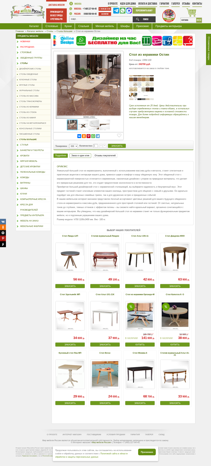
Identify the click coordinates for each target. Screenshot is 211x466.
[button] (118, 55)
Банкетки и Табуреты (32, 150)
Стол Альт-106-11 (140, 236)
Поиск (146, 19)
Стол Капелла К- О (175, 294)
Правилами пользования (29, 456)
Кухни (68, 26)
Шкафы (125, 26)
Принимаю (147, 452)
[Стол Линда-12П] (70, 257)
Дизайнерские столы (29, 69)
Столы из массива (28, 96)
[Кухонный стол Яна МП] (70, 374)
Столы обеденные (28, 74)
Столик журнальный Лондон (105, 236)
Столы (24, 63)
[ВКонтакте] (79, 136)
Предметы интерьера (168, 26)
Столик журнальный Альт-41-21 (174, 354)
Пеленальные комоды (32, 172)
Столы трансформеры (30, 101)
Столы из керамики (28, 107)
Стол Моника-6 (140, 353)
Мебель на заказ (29, 221)
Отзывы (186, 3)
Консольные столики (30, 129)
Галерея (175, 3)
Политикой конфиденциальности (52, 456)
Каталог (34, 26)
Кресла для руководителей (29, 207)
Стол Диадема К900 (175, 236)
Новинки (25, 41)
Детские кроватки (30, 166)
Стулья (24, 145)
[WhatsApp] (93, 136)
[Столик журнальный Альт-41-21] (175, 374)
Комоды (24, 177)
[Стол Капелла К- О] (175, 315)
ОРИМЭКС (62, 166)
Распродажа (27, 47)
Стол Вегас (105, 353)
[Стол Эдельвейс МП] (70, 315)
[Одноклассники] (84, 136)
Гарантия (164, 3)
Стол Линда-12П (70, 236)
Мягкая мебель (105, 26)
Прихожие (142, 26)
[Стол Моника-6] (140, 374)
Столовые (51, 26)
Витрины (25, 183)
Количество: (86, 146)
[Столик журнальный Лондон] (105, 257)
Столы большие (27, 139)
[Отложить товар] (119, 135)
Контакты (197, 3)
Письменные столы (29, 134)
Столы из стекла (27, 112)
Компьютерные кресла (33, 199)
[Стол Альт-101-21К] (105, 315)
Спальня (83, 26)
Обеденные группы (31, 58)
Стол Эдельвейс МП (70, 294)
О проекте (113, 3)
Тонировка (61, 146)
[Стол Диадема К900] (175, 257)
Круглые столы (26, 85)
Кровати (24, 156)
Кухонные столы (27, 80)
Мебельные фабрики (31, 226)
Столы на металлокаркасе (32, 123)
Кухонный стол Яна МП (70, 353)
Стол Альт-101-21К (105, 294)
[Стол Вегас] (105, 374)
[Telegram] (98, 136)
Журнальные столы (28, 90)
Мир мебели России (101, 442)
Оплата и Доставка (147, 3)
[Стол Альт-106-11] (140, 257)
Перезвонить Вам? (144, 10)
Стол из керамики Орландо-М (140, 294)
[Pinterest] (88, 136)
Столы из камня (27, 118)
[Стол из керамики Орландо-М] (140, 315)
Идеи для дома (128, 3)
